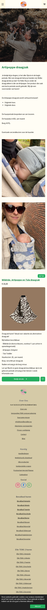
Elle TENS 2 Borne (23, 571)
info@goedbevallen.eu (23, 422)
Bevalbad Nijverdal (23, 526)
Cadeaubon (23, 474)
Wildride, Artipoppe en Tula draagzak (21, 279)
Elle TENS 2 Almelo (23, 558)
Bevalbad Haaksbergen (23, 535)
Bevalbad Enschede (23, 514)
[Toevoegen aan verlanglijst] (42, 379)
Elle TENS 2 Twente (23, 562)
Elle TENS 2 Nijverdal (23, 579)
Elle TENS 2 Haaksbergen (23, 588)
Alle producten (23, 462)
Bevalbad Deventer (23, 539)
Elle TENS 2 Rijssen (23, 575)
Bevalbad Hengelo (23, 501)
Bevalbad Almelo (23, 505)
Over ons (23, 409)
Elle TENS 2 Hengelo (24, 554)
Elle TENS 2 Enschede (23, 566)
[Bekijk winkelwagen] (44, 4)
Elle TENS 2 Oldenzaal (23, 583)
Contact (23, 434)
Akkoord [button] (37, 606)
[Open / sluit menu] (2, 4)
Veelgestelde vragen (23, 466)
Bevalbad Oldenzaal (23, 531)
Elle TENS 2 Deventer (23, 592)
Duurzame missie (23, 417)
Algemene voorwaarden (23, 426)
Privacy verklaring (23, 430)
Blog (23, 438)
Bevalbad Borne (23, 518)
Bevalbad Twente (23, 509)
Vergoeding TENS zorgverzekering (23, 413)
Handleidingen (23, 453)
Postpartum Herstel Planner (23, 470)
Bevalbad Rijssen (23, 522)
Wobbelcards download (23, 458)
